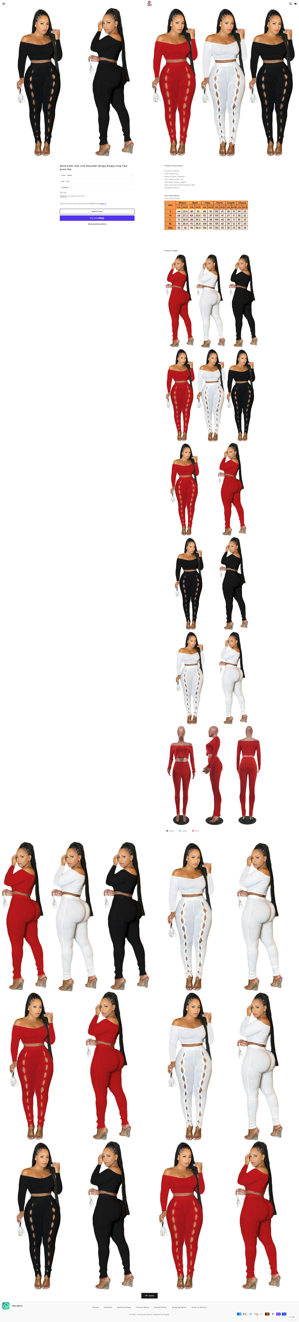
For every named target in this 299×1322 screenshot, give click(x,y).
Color (63, 175)
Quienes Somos (124, 1307)
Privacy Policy (142, 1307)
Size (62, 181)
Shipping (63, 196)
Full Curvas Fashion (144, 1314)
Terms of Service (198, 1307)
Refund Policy (160, 1307)
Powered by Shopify (161, 1314)
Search (96, 1307)
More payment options (97, 224)
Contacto (108, 1307)
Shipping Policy (179, 1307)
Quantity (64, 187)
